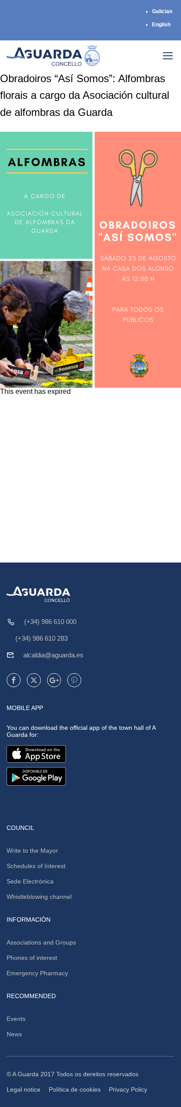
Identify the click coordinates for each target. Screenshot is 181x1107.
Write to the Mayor (32, 850)
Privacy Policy (128, 1089)
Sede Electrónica (30, 881)
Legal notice (23, 1089)
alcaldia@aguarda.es (53, 655)
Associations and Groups (41, 942)
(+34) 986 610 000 (50, 621)
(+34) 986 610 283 (41, 638)
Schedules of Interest (36, 865)
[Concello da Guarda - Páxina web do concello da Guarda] (53, 55)
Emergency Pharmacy (37, 973)
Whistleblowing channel (39, 896)
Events (16, 1018)
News (14, 1034)
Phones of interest (32, 957)
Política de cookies (75, 1089)
